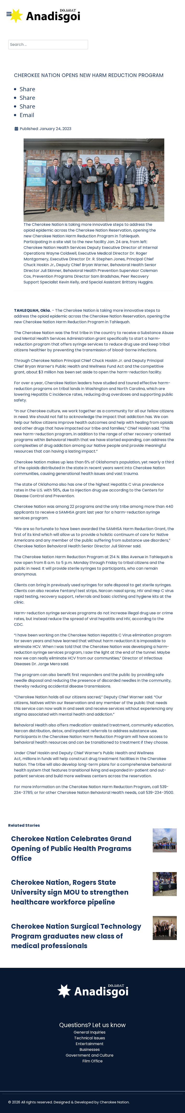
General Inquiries (90, 1032)
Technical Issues (89, 1038)
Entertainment (90, 1044)
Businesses (89, 1049)
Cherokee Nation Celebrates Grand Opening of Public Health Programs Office (71, 848)
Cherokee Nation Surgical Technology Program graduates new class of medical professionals (76, 936)
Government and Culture (89, 1055)
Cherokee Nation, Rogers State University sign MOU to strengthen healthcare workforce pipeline (70, 892)
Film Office (92, 1061)
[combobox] (48, 44)
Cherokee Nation (114, 1102)
